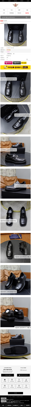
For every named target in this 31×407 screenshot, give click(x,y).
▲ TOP (3, 398)
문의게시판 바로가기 (24, 375)
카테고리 (9, 405)
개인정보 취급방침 (19, 396)
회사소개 (9, 396)
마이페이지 (15, 405)
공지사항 (12, 381)
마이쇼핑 (12, 387)
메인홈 (5, 381)
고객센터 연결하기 (8, 375)
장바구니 (4, 387)
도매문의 (26, 387)
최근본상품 (19, 387)
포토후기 (28, 405)
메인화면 (5, 20)
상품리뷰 (26, 381)
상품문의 (19, 381)
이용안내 (13, 396)
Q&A (22, 405)
